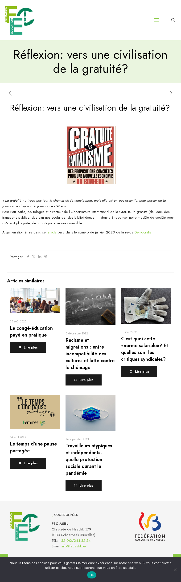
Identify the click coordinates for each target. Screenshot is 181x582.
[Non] (175, 569)
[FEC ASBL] (19, 20)
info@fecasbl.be (74, 546)
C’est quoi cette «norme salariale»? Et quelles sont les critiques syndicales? (144, 349)
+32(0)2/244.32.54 (74, 540)
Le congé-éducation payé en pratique (31, 331)
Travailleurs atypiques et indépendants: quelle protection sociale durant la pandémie (89, 459)
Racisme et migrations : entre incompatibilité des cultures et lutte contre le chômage (90, 354)
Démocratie (143, 232)
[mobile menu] (157, 20)
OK (92, 575)
